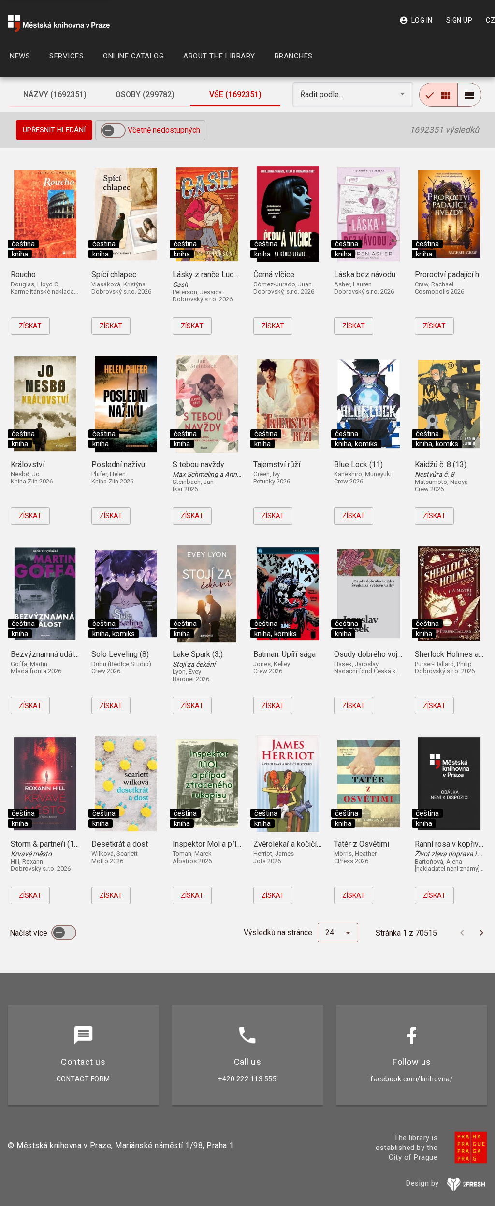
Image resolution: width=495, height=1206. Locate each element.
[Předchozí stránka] (462, 932)
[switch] (113, 130)
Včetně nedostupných (164, 130)
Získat (30, 326)
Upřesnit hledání (54, 130)
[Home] (59, 24)
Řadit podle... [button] (322, 94)
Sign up (459, 20)
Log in (416, 20)
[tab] (55, 94)
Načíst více (29, 932)
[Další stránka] (481, 932)
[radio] (438, 94)
